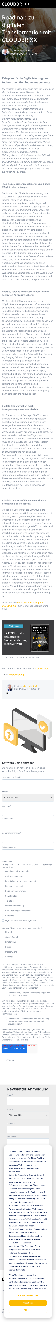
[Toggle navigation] (52, 4)
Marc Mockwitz (22, 50)
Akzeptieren (28, 1303)
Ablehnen (28, 1310)
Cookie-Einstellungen (28, 1295)
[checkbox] (28, 896)
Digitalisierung (16, 674)
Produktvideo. (42, 668)
